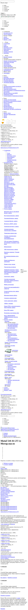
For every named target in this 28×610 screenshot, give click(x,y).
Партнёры (6, 53)
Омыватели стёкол (8, 94)
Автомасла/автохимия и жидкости (12, 86)
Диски (5, 115)
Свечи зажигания (8, 66)
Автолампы (7, 73)
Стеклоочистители (8, 69)
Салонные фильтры (9, 81)
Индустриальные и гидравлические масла (14, 90)
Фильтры (6, 77)
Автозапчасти (7, 70)
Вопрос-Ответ (4, 494)
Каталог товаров (8, 57)
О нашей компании (5, 490)
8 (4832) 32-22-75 (5, 537)
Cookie (18, 598)
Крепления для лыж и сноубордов (12, 109)
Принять (3, 608)
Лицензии (6, 50)
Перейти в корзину (5, 595)
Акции (5, 37)
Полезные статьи (8, 47)
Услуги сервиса (7, 34)
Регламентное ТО (8, 33)
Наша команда (7, 49)
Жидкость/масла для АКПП (11, 93)
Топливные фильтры (9, 82)
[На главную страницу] (8, 428)
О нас (5, 45)
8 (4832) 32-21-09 (5, 540)
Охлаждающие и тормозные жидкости (13, 95)
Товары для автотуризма (10, 99)
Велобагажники (8, 106)
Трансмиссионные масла (10, 89)
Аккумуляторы (7, 65)
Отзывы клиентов (8, 51)
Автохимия (6, 91)
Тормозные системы (9, 62)
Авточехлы (6, 103)
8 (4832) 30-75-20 (5, 534)
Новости (6, 46)
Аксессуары (7, 105)
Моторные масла (8, 87)
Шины (5, 117)
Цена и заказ (4, 468)
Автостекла (6, 63)
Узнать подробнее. (14, 173)
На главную (4, 487)
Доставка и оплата (5, 499)
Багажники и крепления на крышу (12, 101)
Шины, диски (7, 113)
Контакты (6, 38)
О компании (7, 43)
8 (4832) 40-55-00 (5, 543)
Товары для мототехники (10, 61)
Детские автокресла (9, 107)
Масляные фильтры (9, 79)
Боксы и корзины (8, 102)
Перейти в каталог (12, 577)
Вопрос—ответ (7, 39)
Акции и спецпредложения (8, 491)
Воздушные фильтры (9, 78)
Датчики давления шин (10, 114)
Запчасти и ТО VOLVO (7, 495)
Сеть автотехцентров (6, 394)
